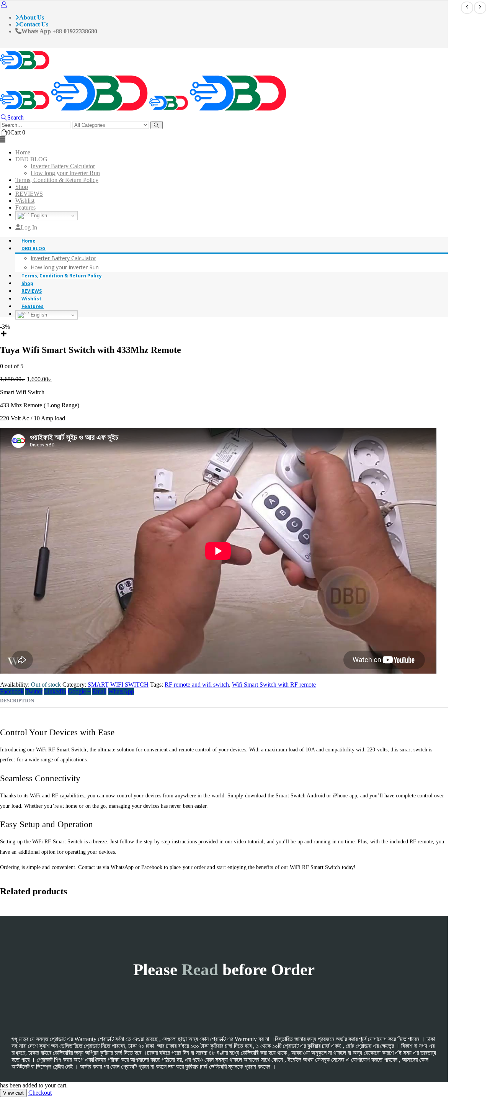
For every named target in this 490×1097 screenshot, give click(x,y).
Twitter (33, 691)
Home (22, 152)
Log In (29, 227)
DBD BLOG (31, 159)
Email (99, 691)
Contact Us (33, 24)
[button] (12, 117)
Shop (21, 187)
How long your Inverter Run (65, 173)
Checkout (40, 1092)
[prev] (467, 8)
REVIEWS (29, 193)
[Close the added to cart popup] (481, 8)
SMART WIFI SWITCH (118, 684)
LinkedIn (55, 691)
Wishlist (24, 200)
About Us (31, 17)
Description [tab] (17, 700)
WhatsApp (121, 691)
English (38, 215)
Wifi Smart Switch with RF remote (274, 684)
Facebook (12, 691)
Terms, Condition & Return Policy (56, 180)
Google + (79, 691)
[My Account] (3, 4)
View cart (13, 1093)
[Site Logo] (25, 70)
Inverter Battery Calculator (63, 166)
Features (25, 207)
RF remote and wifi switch (197, 684)
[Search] (156, 125)
